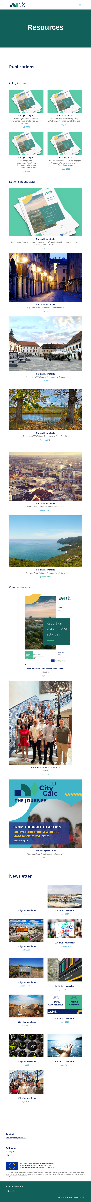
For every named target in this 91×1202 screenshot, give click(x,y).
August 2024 (45, 676)
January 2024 (45, 577)
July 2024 (45, 774)
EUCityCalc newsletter (65, 1061)
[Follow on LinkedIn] (8, 1155)
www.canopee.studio (76, 1197)
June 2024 (45, 858)
